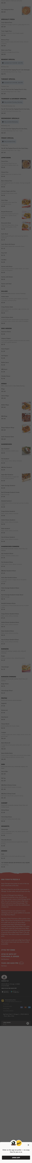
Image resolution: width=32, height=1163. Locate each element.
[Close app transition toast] (28, 1145)
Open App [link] (16, 1157)
